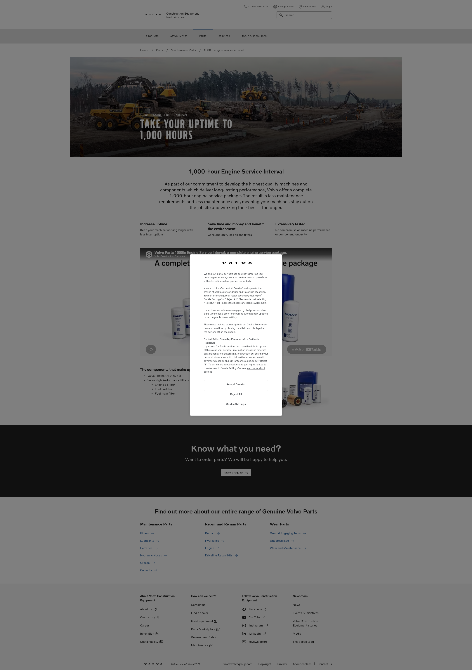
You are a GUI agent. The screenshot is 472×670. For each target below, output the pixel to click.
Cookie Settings (236, 404)
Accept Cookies (236, 384)
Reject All (236, 394)
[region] (236, 335)
